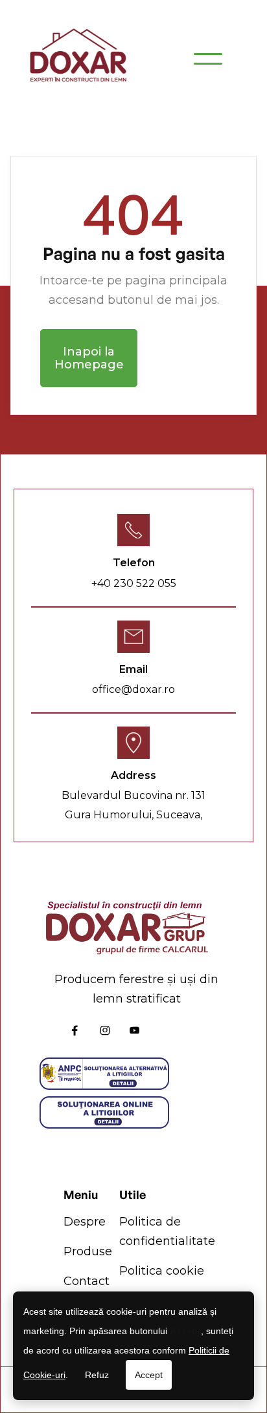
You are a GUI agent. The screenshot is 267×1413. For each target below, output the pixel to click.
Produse (88, 1251)
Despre (85, 1222)
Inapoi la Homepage (89, 358)
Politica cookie (161, 1271)
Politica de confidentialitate (167, 1231)
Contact (87, 1281)
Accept (149, 1375)
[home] (78, 58)
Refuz (97, 1375)
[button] (208, 58)
